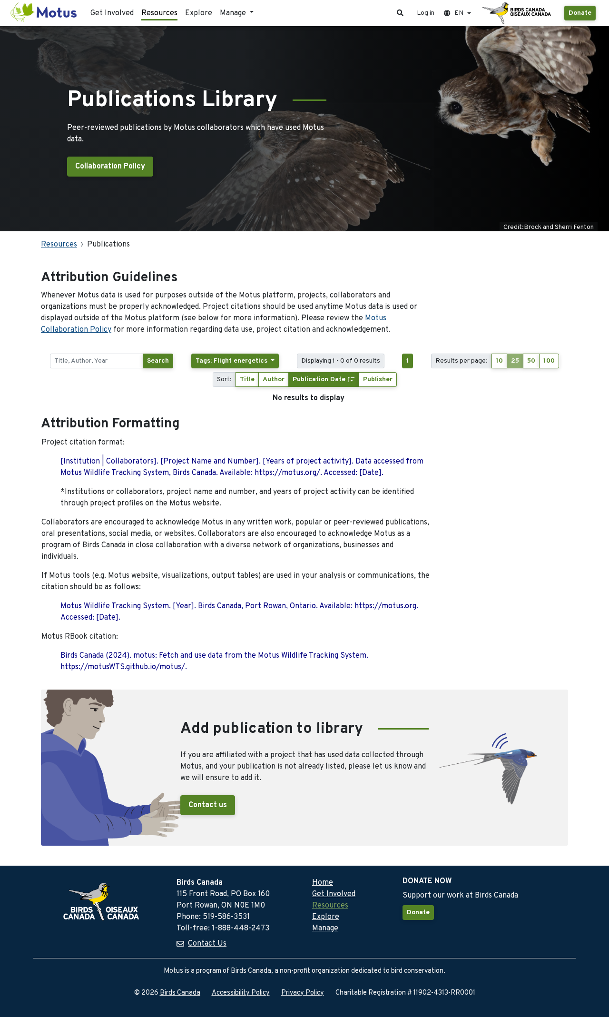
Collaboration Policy (110, 166)
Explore (198, 13)
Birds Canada (180, 992)
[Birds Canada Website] (517, 13)
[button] (400, 13)
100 (549, 361)
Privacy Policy (302, 992)
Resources (159, 13)
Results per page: (461, 361)
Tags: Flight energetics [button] (232, 361)
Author (274, 379)
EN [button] (458, 13)
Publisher (378, 379)
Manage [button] (234, 13)
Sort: (224, 379)
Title (247, 379)
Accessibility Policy (241, 992)
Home (322, 883)
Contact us (207, 805)
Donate (580, 13)
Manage (325, 928)
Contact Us (207, 943)
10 (499, 361)
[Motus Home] (44, 13)
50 (531, 361)
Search (158, 361)
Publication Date (320, 379)
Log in (425, 13)
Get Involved (112, 13)
